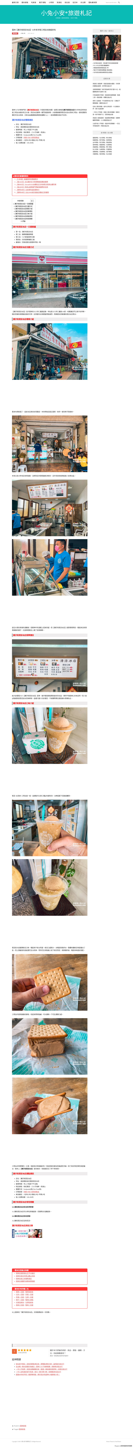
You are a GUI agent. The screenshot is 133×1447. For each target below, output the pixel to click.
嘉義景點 (102, 145)
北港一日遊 (29, 1297)
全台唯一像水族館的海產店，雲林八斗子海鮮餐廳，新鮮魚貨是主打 (39, 1366)
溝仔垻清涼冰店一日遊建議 (24, 204)
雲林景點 (95, 145)
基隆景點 (95, 138)
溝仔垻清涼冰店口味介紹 (23, 214)
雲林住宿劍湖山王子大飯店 (25, 1273)
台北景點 (102, 138)
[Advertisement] (49, 93)
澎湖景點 (102, 151)
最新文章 (15, 2)
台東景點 (102, 149)
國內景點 (25, 2)
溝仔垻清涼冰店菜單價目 (23, 211)
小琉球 (51, 2)
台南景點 (109, 145)
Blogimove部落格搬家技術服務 (123, 1446)
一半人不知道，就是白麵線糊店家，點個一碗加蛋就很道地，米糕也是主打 (41, 1369)
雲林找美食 (29, 1292)
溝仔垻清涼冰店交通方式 (23, 206)
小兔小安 (23, 33)
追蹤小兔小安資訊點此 (31, 137)
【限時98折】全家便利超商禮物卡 (27, 190)
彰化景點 (102, 142)
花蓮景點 (109, 149)
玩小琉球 (95, 149)
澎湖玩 (59, 2)
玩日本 (75, 2)
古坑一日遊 (20, 1294)
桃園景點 (95, 140)
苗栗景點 (109, 140)
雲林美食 (15, 33)
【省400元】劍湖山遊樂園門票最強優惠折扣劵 (32, 187)
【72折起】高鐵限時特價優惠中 (27, 179)
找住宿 (67, 2)
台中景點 (95, 142)
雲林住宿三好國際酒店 (24, 1279)
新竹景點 (102, 140)
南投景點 (109, 142)
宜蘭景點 (95, 151)
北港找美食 (29, 1302)
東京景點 (102, 154)
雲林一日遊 (20, 1292)
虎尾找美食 (20, 1302)
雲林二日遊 (29, 1305)
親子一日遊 (20, 1300)
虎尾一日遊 (29, 1294)
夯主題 (83, 2)
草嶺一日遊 (20, 1297)
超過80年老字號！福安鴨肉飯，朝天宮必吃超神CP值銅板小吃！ (38, 1374)
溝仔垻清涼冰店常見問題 (23, 219)
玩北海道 (109, 154)
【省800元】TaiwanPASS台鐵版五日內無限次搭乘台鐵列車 (36, 184)
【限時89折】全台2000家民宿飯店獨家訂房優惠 (32, 192)
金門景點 (109, 151)
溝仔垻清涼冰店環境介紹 (23, 209)
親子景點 (42, 2)
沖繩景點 (95, 154)
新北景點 (109, 138)
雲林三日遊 (20, 1305)
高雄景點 (95, 147)
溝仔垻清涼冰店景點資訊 (23, 216)
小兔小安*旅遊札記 (66, 13)
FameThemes (118, 1441)
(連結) (110, 70)
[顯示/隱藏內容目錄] (31, 201)
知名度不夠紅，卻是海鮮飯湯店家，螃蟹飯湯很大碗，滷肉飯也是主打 (40, 1364)
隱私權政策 (93, 2)
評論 (23, 221)
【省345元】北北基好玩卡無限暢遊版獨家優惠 (32, 182)
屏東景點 (102, 147)
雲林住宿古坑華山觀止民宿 (25, 1276)
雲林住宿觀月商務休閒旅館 (25, 1281)
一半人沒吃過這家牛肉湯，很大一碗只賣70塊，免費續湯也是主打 (38, 1372)
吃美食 (33, 2)
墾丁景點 (109, 147)
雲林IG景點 (29, 1300)
